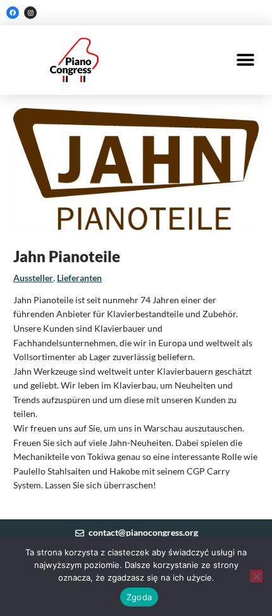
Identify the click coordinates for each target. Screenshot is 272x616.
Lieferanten (79, 277)
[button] (245, 60)
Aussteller (33, 277)
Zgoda (139, 597)
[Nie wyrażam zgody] (256, 576)
